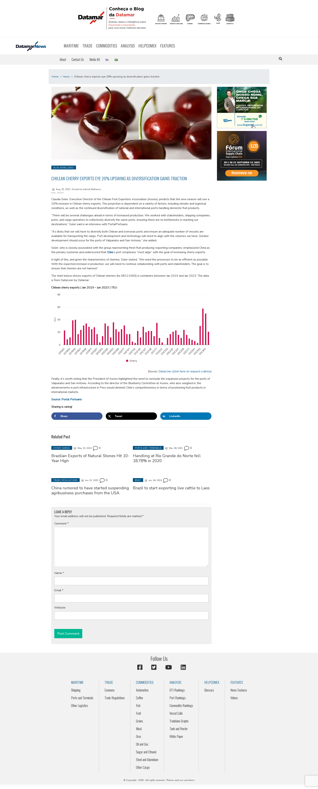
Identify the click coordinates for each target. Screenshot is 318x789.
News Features (238, 690)
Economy (109, 690)
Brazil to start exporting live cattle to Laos (171, 488)
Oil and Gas (142, 744)
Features (167, 46)
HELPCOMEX (147, 46)
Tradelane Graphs (179, 721)
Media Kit (94, 59)
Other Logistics (79, 705)
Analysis (128, 46)
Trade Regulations (115, 697)
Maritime (71, 46)
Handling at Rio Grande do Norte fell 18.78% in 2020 (167, 458)
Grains (139, 721)
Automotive (142, 690)
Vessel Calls (176, 713)
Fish (138, 705)
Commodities (106, 46)
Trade (87, 46)
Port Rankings (177, 697)
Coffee (139, 697)
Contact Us (78, 59)
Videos (234, 697)
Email (58, 590)
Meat (139, 728)
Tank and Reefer (178, 728)
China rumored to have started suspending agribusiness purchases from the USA (90, 490)
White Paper (176, 736)
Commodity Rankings (181, 705)
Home (55, 76)
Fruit (138, 713)
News (66, 76)
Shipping (76, 690)
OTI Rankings (177, 690)
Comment (61, 524)
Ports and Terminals (82, 697)
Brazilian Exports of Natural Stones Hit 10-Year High (90, 458)
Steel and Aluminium (147, 759)
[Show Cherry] (131, 360)
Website (60, 608)
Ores (138, 736)
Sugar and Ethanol (146, 751)
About (63, 59)
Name (59, 573)
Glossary (209, 690)
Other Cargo (143, 767)
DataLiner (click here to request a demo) (184, 371)
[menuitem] (71, 46)
